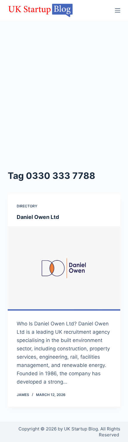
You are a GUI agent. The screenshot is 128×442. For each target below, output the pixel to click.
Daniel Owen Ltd (38, 217)
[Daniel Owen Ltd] (64, 268)
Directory (27, 206)
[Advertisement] (64, 102)
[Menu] (117, 10)
